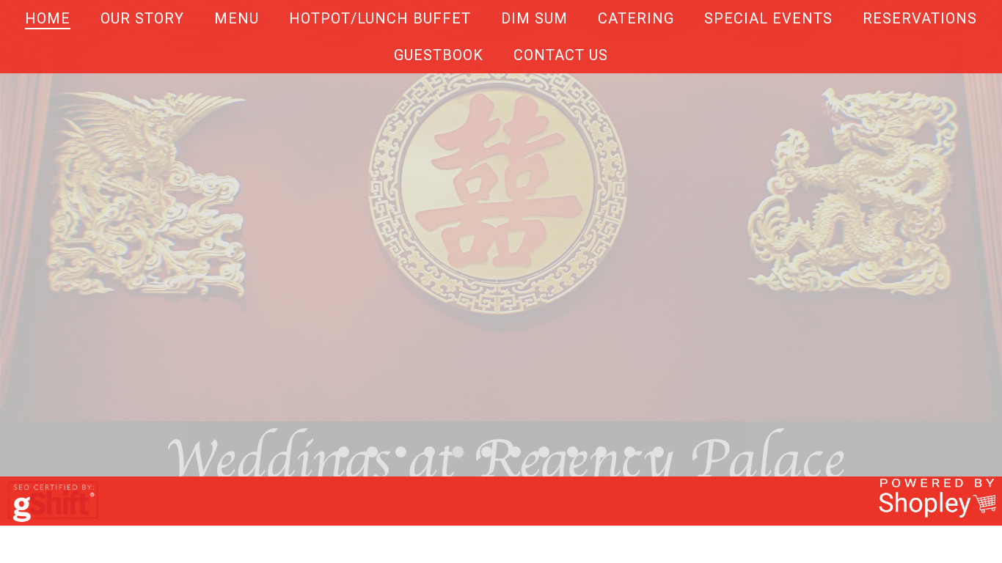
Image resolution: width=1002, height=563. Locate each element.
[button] (343, 451)
